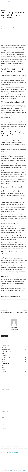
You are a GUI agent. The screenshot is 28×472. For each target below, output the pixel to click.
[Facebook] (2, 23)
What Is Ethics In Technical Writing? (7, 313)
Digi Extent (5, 19)
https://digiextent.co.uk (14, 329)
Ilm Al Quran (23, 470)
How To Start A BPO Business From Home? (21, 313)
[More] (15, 23)
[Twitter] (5, 23)
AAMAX (10, 470)
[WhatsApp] (12, 23)
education (7, 264)
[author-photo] (14, 325)
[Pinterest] (9, 23)
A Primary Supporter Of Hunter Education (12, 296)
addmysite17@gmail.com (12, 452)
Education (7, 8)
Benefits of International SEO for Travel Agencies (13, 387)
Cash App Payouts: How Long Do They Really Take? (13, 415)
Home (2, 8)
